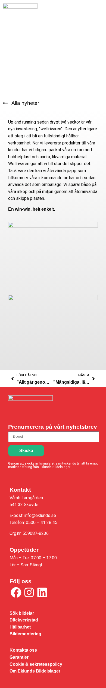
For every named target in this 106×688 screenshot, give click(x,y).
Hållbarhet (20, 627)
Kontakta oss (23, 650)
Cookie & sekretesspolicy (36, 664)
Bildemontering (25, 634)
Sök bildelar (22, 613)
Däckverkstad (24, 620)
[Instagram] (29, 592)
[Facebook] (16, 592)
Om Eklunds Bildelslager (35, 671)
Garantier (19, 657)
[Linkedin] (42, 592)
